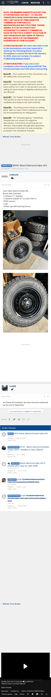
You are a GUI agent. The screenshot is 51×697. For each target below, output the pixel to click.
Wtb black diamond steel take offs (31, 433)
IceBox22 (6, 168)
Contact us (15, 691)
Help (16, 694)
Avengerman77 (13, 468)
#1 (48, 185)
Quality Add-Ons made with (12, 682)
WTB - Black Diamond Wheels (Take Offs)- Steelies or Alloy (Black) (28, 448)
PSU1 (9, 452)
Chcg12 (10, 436)
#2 (48, 396)
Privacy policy (7, 694)
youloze (10, 503)
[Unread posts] (43, 3)
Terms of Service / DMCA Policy (32, 691)
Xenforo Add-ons (13, 684)
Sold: (26, 480)
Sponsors (4, 691)
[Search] (48, 3)
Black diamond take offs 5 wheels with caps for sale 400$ (26, 464)
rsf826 (12, 386)
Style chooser (6, 687)
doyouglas (12, 484)
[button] (3, 3)
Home (22, 694)
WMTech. (30, 682)
